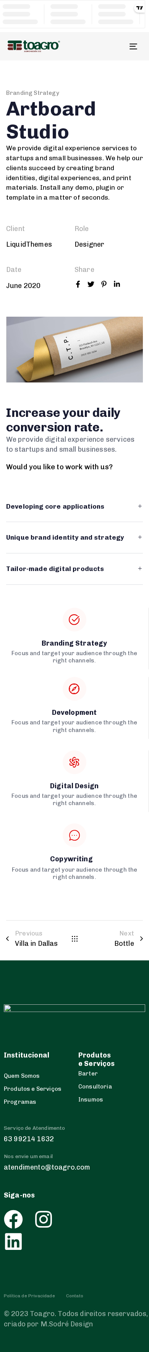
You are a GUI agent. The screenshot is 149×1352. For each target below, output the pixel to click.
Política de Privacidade (29, 1295)
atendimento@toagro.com (47, 1167)
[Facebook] (13, 1219)
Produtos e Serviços (33, 1088)
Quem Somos (22, 1075)
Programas (20, 1101)
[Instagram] (43, 1219)
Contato (74, 1295)
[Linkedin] (13, 1241)
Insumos (90, 1099)
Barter (88, 1073)
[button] (74, 506)
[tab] (74, 506)
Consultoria (95, 1086)
